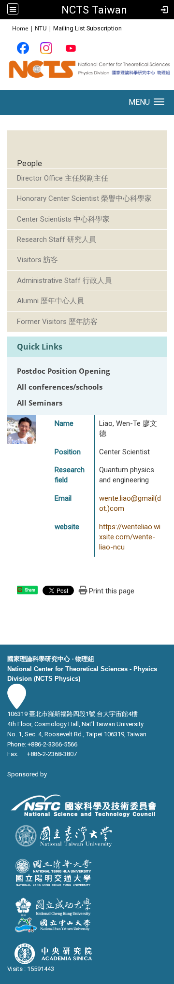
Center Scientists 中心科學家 (63, 219)
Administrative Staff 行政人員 (64, 280)
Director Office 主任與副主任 (62, 178)
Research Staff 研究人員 (56, 239)
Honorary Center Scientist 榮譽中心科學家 (84, 198)
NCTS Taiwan (94, 9)
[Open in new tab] (23, 47)
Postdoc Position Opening (63, 371)
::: (7, 27)
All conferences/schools (59, 387)
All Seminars (39, 403)
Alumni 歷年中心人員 (50, 300)
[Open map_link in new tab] (16, 703)
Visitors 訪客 (37, 259)
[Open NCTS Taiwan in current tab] (87, 73)
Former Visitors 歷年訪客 (57, 321)
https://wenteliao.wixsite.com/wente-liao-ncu (129, 537)
